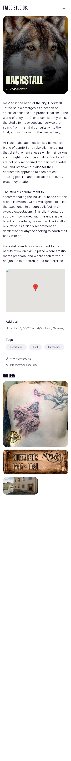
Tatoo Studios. (15, 8)
